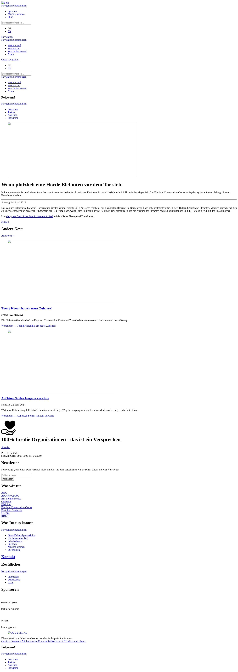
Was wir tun (14, 48)
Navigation (7, 36)
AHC (4, 492)
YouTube (12, 115)
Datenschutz (14, 579)
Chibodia (6, 501)
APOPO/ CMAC (10, 495)
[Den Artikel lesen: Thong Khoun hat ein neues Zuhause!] (60, 302)
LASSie (5, 513)
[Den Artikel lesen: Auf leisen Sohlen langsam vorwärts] (60, 392)
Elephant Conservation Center (16, 507)
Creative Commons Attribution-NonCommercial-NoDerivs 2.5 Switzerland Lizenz (43, 641)
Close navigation (9, 59)
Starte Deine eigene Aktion (21, 535)
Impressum (13, 576)
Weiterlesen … (28, 325)
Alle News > (7, 235)
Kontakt (8, 557)
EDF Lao (6, 504)
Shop (10, 17)
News (11, 54)
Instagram (13, 117)
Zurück (5, 221)
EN (9, 31)
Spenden (12, 11)
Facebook (13, 109)
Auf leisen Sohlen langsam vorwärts (25, 398)
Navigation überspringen (14, 5)
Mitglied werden (16, 14)
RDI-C (4, 516)
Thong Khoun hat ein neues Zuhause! (26, 308)
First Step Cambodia (11, 510)
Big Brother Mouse (11, 498)
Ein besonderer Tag (18, 538)
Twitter (11, 112)
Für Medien (14, 549)
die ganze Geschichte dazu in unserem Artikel (29, 216)
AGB (10, 582)
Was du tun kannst (17, 51)
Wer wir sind (14, 45)
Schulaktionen (15, 541)
